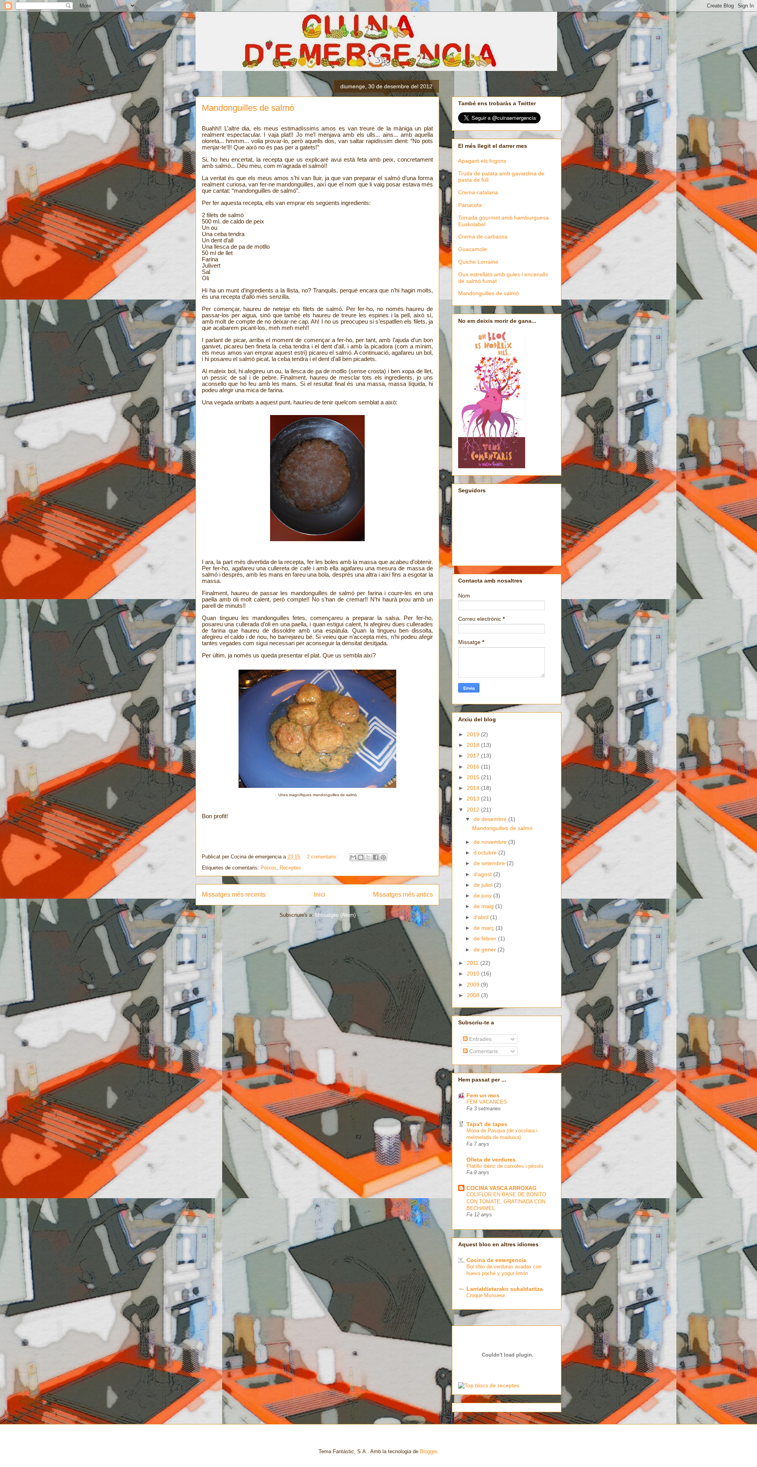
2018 (474, 745)
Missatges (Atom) (335, 915)
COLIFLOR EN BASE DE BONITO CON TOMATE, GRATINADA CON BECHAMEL (506, 1201)
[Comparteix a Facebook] (376, 857)
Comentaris (483, 1051)
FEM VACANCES (486, 1102)
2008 (474, 995)
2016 (474, 766)
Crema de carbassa (482, 236)
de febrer (486, 938)
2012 (474, 809)
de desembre (491, 819)
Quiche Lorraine (478, 262)
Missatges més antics (403, 894)
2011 (473, 963)
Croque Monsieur (485, 1295)
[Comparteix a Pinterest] (383, 857)
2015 (474, 777)
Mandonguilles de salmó (248, 108)
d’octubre (486, 852)
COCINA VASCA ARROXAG (501, 1188)
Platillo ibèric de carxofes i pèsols (504, 1166)
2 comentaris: (323, 857)
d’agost (483, 874)
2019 (474, 734)
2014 (474, 788)
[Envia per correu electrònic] (353, 857)
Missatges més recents (234, 894)
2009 (474, 984)
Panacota (470, 205)
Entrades (480, 1039)
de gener (486, 949)
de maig (484, 906)
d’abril (482, 917)
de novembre (491, 842)
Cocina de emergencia (496, 1260)
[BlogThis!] (361, 857)
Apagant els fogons (482, 161)
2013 (474, 798)
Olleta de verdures (491, 1159)
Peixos (268, 868)
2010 (474, 973)
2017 (474, 755)
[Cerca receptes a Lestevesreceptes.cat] (488, 1385)
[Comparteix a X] (368, 857)
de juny (483, 895)
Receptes (290, 868)
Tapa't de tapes (486, 1124)
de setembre (490, 863)
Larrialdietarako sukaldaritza (504, 1289)
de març (485, 928)
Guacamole (472, 249)
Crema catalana (478, 192)
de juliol (484, 885)
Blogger (428, 1451)
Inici (319, 894)
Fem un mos (483, 1095)
